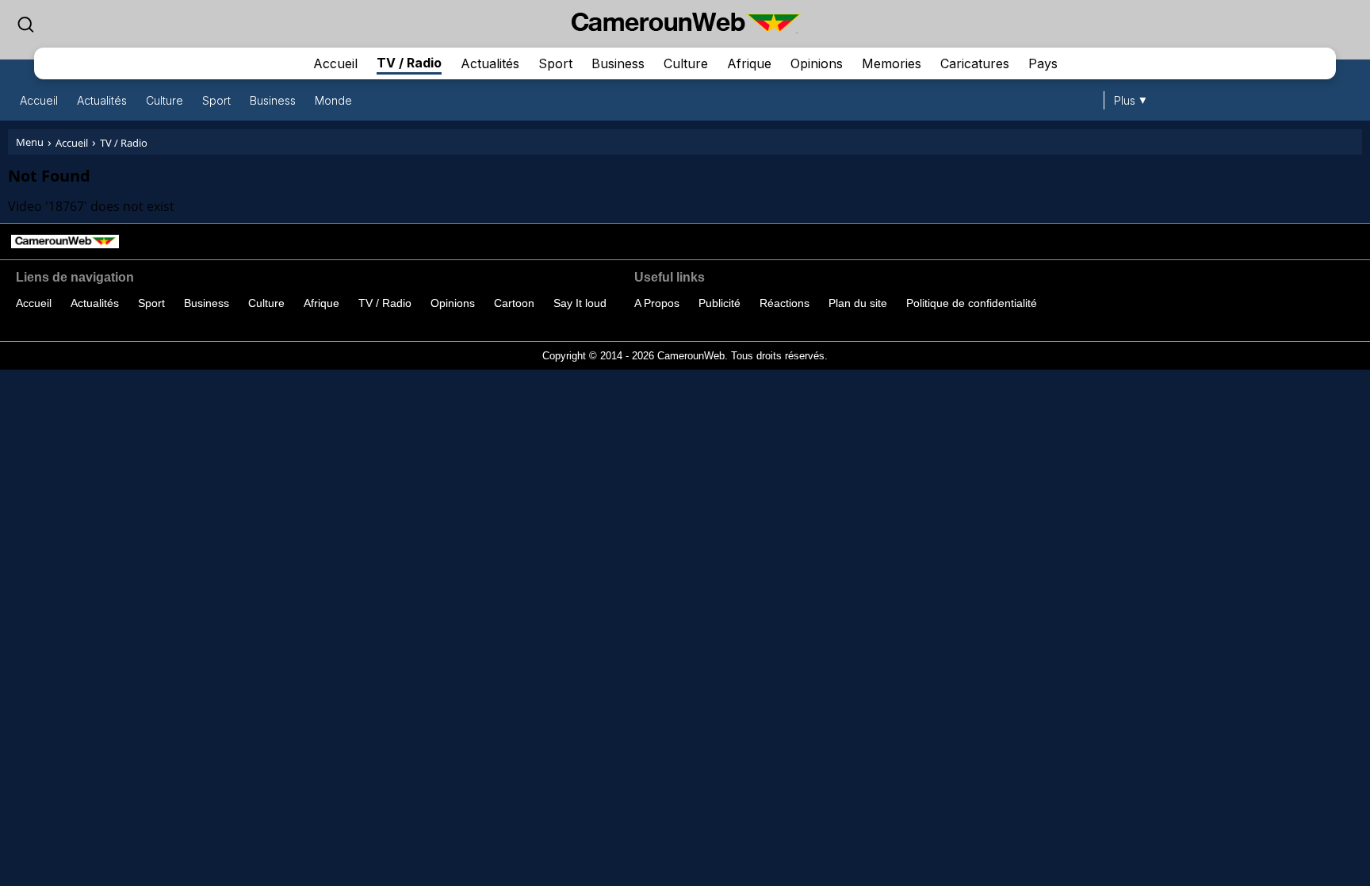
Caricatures (974, 63)
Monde (333, 100)
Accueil (335, 63)
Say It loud (580, 303)
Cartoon (514, 303)
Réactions (784, 303)
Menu (30, 142)
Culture (686, 63)
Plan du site (858, 303)
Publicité (719, 303)
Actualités (490, 63)
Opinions (816, 63)
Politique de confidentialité (971, 303)
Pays (1043, 63)
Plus (1124, 100)
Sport (555, 63)
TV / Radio (409, 63)
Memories (891, 63)
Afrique (749, 63)
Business (618, 63)
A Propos (656, 303)
